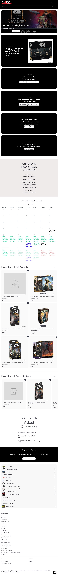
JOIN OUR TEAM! (4, 539)
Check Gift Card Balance (6, 546)
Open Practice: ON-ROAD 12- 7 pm (5, 239)
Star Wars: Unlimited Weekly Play (29, 245)
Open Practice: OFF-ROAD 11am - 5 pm (52, 253)
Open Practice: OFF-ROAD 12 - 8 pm (44, 253)
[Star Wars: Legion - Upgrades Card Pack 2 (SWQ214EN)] (14, 318)
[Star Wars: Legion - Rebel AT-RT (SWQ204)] (14, 286)
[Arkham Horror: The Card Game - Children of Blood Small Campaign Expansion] (43, 319)
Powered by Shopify (15, 571)
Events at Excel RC (5, 532)
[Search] (55, 6)
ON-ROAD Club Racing (36, 244)
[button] (52, 6)
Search (2, 515)
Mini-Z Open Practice (52, 231)
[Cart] (52, 3)
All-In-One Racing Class (44, 244)
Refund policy (4, 519)
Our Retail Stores (4, 537)
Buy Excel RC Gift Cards (6, 545)
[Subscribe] (35, 458)
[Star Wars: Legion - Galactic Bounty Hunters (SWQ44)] (43, 286)
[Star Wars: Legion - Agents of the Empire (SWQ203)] (43, 352)
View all (55, 267)
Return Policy (39, 570)
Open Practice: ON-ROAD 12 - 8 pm (28, 239)
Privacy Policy (22, 570)
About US (3, 528)
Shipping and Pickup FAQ (6, 536)
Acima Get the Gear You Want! (7, 550)
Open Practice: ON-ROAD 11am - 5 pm (52, 239)
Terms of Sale (47, 570)
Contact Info (3, 530)
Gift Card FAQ (4, 548)
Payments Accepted (5, 521)
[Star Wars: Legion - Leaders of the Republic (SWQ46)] (14, 352)
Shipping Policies (31, 570)
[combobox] (29, 6)
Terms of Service (4, 517)
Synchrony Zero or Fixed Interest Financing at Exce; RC (12, 552)
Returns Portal (4, 534)
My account (3, 523)
